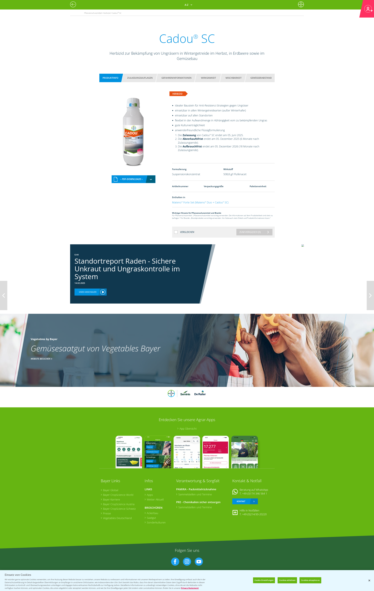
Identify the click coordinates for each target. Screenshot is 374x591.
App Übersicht (188, 428)
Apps (150, 495)
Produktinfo (110, 77)
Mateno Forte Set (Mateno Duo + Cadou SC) (200, 202)
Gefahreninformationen (176, 77)
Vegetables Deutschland (117, 518)
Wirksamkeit (208, 77)
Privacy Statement (190, 588)
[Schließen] (369, 580)
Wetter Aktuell (155, 499)
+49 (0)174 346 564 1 (254, 493)
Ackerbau (152, 513)
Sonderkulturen (156, 522)
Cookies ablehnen (287, 580)
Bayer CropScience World (118, 495)
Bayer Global (110, 490)
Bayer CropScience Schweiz (119, 508)
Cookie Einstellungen (264, 580)
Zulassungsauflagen (140, 77)
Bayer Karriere (111, 499)
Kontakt (241, 501)
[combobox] (133, 179)
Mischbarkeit (233, 77)
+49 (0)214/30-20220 (254, 514)
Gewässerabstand (261, 77)
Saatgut (151, 518)
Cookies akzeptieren (310, 580)
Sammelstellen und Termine (195, 494)
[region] (187, 580)
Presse (107, 513)
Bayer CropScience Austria (119, 504)
